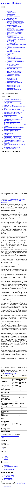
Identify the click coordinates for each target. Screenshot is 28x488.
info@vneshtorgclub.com (7, 448)
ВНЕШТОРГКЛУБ (9, 476)
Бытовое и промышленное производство (14, 27)
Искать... (3, 93)
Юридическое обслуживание (14, 67)
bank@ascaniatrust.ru (10, 373)
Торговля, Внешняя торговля (14, 60)
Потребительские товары (13, 51)
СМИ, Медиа (10, 53)
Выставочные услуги (12, 81)
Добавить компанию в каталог (15, 71)
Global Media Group (21, 483)
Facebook (6, 454)
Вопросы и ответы (9, 475)
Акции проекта (11, 14)
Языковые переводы (12, 68)
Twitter (5, 456)
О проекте (9, 11)
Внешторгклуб (11, 88)
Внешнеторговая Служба (13, 86)
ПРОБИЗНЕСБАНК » (13, 436)
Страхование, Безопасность (14, 58)
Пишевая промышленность (14, 49)
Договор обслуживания (13, 74)
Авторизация (7, 486)
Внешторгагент (8, 478)
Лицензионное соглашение (14, 72)
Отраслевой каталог (9, 19)
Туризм (9, 62)
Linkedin (6, 459)
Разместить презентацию (10, 69)
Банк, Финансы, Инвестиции (14, 23)
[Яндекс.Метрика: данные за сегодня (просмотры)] (4, 481)
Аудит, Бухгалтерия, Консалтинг (15, 22)
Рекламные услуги (12, 79)
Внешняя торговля (9, 83)
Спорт (8, 54)
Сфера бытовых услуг (13, 57)
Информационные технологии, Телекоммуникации (15, 34)
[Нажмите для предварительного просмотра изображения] (14, 202)
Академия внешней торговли (14, 90)
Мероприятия (10, 15)
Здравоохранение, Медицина (14, 32)
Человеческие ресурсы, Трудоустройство (13, 65)
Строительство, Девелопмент (14, 55)
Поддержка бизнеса (12, 25)
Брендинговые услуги (13, 76)
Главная (6, 9)
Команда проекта (11, 12)
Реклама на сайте (8, 479)
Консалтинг (10, 36)
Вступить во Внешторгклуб (14, 82)
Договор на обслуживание (11, 467)
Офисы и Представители (13, 16)
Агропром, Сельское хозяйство (15, 21)
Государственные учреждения (15, 30)
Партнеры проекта (12, 18)
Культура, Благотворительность (15, 37)
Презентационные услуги (14, 75)
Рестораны (10, 50)
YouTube (6, 457)
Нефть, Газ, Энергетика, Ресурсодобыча (13, 42)
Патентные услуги (12, 78)
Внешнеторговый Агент (13, 85)
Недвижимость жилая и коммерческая (17, 44)
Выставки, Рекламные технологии (16, 29)
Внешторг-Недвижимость (14, 89)
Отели (8, 46)
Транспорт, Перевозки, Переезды (15, 61)
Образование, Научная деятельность (16, 47)
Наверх (3, 437)
